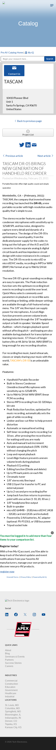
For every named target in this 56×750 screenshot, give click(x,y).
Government (11, 690)
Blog (7, 653)
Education (10, 687)
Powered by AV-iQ (40, 577)
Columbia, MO (12, 708)
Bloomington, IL (13, 714)
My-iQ (30, 52)
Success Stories (13, 663)
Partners (9, 660)
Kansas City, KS (13, 727)
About (8, 650)
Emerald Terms (13, 577)
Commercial (11, 680)
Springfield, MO (13, 711)
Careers (9, 666)
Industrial (9, 696)
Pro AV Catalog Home (12, 52)
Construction (11, 684)
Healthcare (10, 693)
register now (7, 571)
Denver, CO (11, 721)
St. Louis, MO (12, 705)
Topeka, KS (11, 724)
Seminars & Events (15, 656)
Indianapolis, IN (13, 718)
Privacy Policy (26, 577)
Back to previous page (29, 121)
